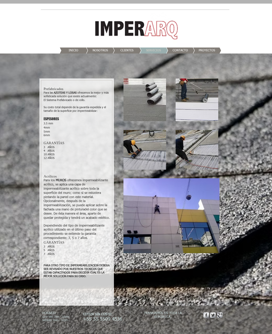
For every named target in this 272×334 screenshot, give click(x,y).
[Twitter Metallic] (213, 315)
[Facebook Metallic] (206, 315)
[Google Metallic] (220, 315)
